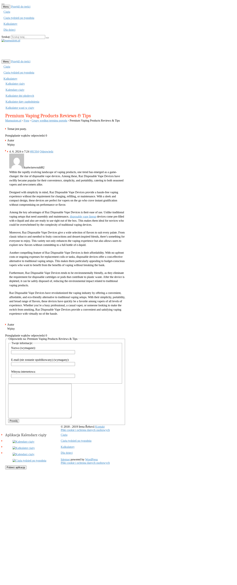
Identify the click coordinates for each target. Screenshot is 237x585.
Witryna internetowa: (23, 371)
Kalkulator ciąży (15, 83)
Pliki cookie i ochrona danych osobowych (85, 430)
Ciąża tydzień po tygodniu (19, 17)
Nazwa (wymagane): (23, 347)
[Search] (47, 37)
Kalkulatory (10, 23)
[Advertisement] (68, 50)
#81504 (34, 151)
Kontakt (100, 426)
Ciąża (7, 11)
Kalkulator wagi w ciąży (20, 107)
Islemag (65, 459)
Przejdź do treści (20, 6)
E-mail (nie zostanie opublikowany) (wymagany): (40, 359)
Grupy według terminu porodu (49, 120)
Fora (26, 120)
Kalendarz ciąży (15, 89)
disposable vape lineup (83, 216)
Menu (6, 6)
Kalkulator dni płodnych (20, 95)
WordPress (91, 459)
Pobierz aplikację (16, 467)
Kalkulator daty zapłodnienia (22, 101)
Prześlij (14, 421)
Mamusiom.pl (13, 120)
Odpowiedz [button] (46, 151)
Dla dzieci (9, 29)
